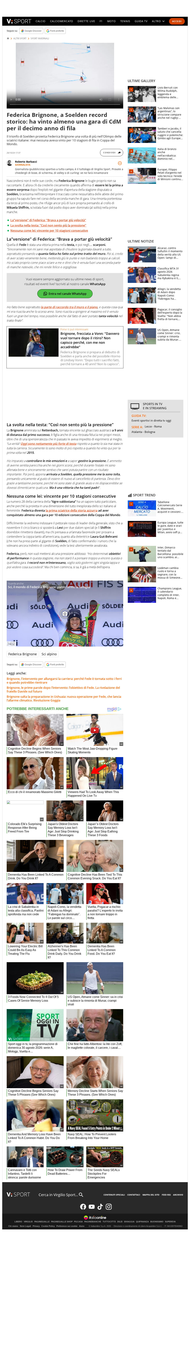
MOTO (111, 21)
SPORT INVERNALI (40, 38)
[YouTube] (92, 1208)
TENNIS (125, 21)
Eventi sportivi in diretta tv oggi (151, 420)
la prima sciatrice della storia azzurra (71, 510)
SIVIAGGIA (129, 1222)
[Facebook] (83, 1208)
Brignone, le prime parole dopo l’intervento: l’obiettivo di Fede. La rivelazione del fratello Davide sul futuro (63, 689)
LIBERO (18, 1222)
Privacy (36, 1226)
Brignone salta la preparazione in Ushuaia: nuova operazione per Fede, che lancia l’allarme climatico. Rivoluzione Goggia (64, 698)
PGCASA (78, 1222)
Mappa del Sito (150, 1194)
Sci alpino (49, 654)
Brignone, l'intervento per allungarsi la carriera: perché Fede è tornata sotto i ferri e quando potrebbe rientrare (64, 681)
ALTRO (156, 21)
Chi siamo (13, 1226)
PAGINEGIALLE (42, 1222)
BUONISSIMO (156, 1222)
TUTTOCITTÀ (109, 1222)
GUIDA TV (141, 21)
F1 (101, 21)
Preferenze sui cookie (66, 1226)
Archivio (178, 1194)
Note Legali (25, 1226)
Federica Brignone (22, 654)
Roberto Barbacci (26, 161)
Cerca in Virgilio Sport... (58, 1194)
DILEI (119, 1222)
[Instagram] (109, 1208)
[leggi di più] (120, 163)
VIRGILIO (28, 1222)
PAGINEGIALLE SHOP (62, 1222)
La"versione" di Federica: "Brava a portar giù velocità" (48, 220)
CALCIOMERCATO (61, 21)
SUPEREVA (170, 1222)
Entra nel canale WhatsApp (67, 294)
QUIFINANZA (142, 1222)
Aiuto (81, 1226)
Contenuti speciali (114, 1194)
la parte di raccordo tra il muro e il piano (69, 307)
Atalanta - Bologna (143, 432)
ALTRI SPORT (20, 38)
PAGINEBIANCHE (92, 1222)
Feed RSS (166, 1194)
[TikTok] (100, 1208)
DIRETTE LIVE (86, 21)
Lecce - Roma (153, 426)
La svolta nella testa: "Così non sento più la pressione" (48, 225)
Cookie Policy (48, 1226)
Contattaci (133, 1194)
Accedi (177, 21)
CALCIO (40, 21)
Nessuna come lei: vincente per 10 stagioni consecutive (49, 231)
